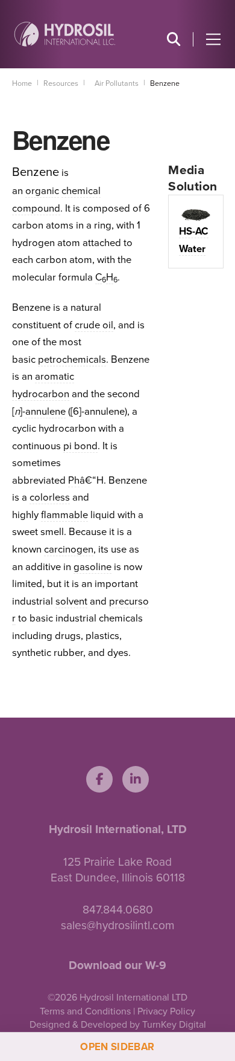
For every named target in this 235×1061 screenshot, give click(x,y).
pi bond (80, 446)
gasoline (92, 567)
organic (42, 191)
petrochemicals (72, 360)
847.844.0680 (118, 910)
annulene (45, 412)
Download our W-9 (117, 965)
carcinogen (68, 549)
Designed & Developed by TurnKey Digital (118, 1025)
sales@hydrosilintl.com (118, 925)
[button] (173, 39)
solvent (71, 601)
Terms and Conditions (85, 1011)
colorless (50, 498)
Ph (74, 481)
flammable (64, 515)
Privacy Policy (166, 1011)
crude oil (94, 325)
